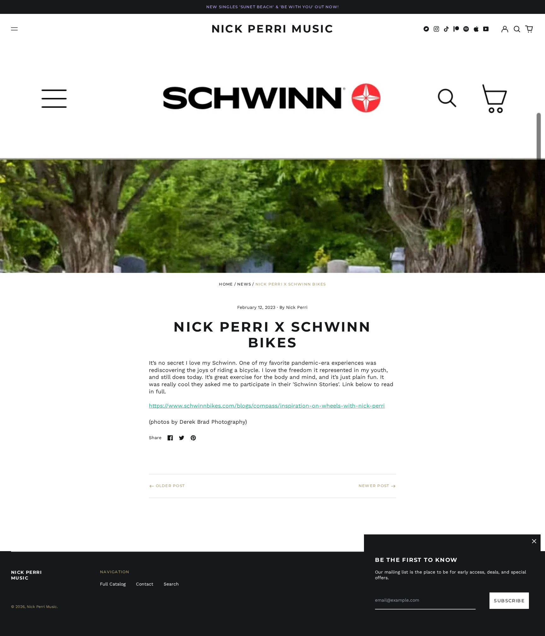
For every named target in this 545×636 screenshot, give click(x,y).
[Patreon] (456, 29)
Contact (144, 583)
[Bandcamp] (426, 29)
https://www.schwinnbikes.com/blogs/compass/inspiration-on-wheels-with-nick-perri (267, 406)
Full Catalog (113, 583)
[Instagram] (436, 29)
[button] (517, 29)
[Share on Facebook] (170, 438)
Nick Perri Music (272, 28)
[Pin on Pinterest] (193, 438)
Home (226, 284)
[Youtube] (486, 29)
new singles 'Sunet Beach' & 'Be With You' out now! (272, 6)
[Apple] (476, 29)
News (244, 284)
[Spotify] (466, 29)
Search (171, 583)
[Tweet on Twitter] (182, 438)
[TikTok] (446, 29)
